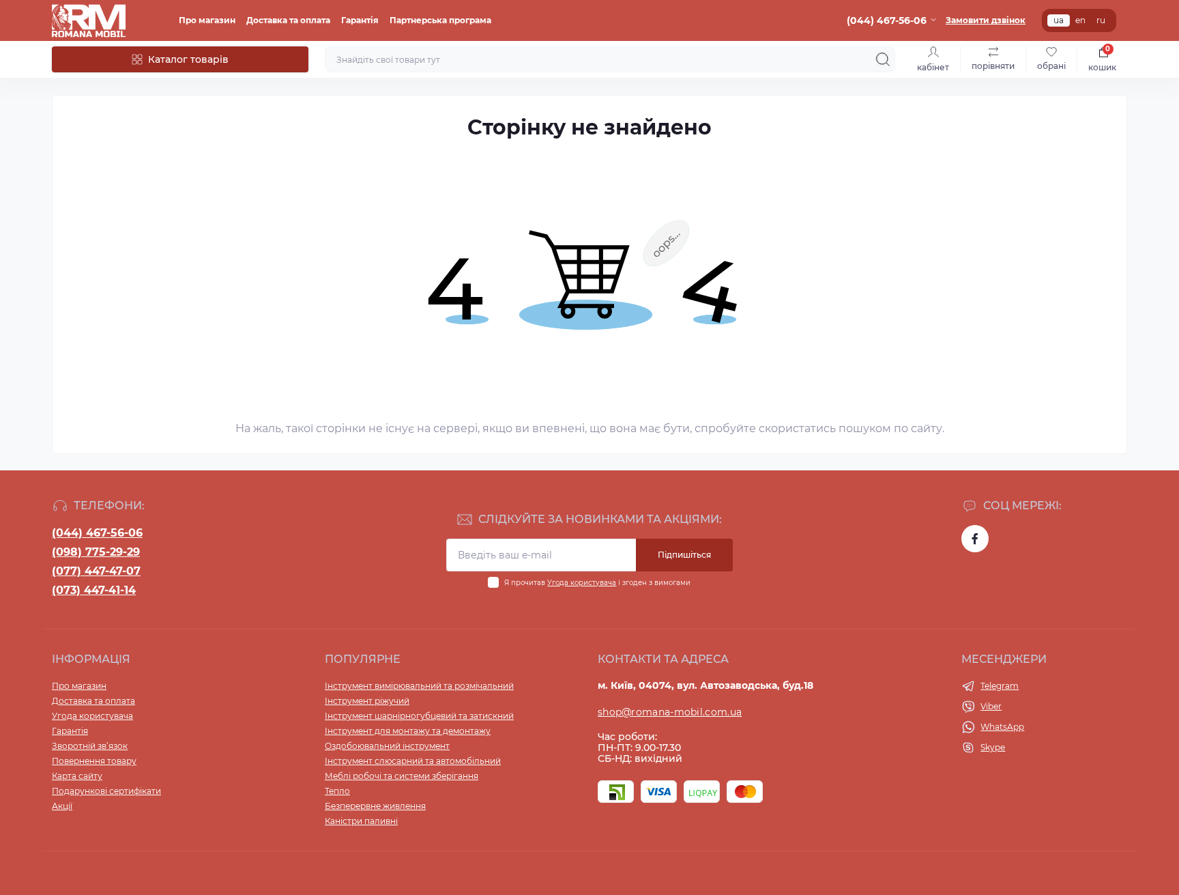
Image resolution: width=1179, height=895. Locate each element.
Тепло (337, 791)
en (1080, 20)
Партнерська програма (440, 20)
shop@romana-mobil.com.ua (670, 712)
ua (1058, 20)
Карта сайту (77, 776)
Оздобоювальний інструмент (387, 746)
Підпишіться (684, 555)
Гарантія (360, 20)
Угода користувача (581, 582)
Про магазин (207, 20)
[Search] (883, 59)
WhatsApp (1002, 727)
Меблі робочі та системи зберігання (401, 776)
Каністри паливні (361, 821)
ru (1100, 20)
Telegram (999, 686)
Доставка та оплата (288, 20)
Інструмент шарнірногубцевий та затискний (419, 716)
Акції (62, 806)
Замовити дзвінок (985, 20)
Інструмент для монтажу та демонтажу (408, 731)
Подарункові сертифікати (106, 791)
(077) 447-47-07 (96, 571)
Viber (991, 706)
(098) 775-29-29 (96, 551)
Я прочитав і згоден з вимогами (597, 582)
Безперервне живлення (375, 806)
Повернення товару (94, 761)
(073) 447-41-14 (94, 590)
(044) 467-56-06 (97, 532)
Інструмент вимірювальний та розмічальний (419, 686)
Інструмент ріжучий (367, 701)
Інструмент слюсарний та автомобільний (413, 761)
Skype (992, 747)
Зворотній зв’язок (90, 746)
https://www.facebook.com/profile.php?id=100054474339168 (975, 538)
